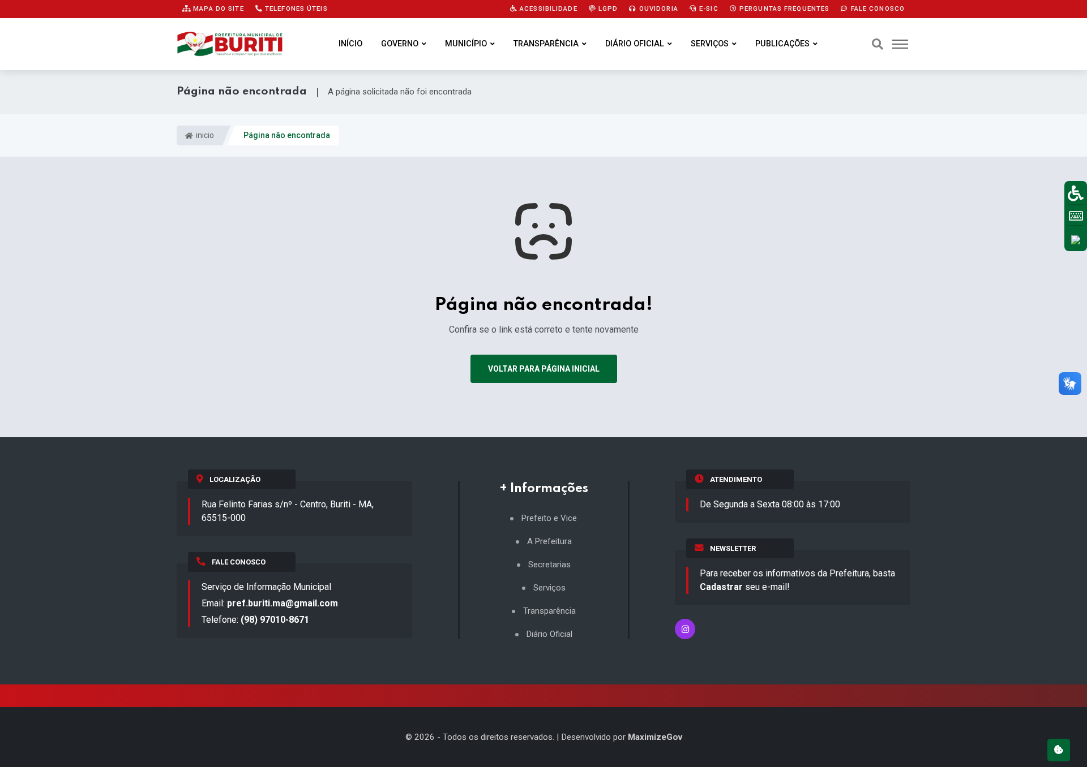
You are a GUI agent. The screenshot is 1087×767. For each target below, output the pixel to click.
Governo (399, 44)
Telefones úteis (295, 8)
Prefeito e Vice (549, 518)
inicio (204, 135)
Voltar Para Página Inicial (544, 368)
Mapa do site (217, 8)
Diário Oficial (634, 44)
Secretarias (549, 565)
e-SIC (707, 8)
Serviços (710, 44)
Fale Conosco (876, 8)
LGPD (607, 8)
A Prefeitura (549, 541)
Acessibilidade (547, 8)
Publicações (782, 44)
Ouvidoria (657, 8)
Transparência (546, 44)
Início (350, 44)
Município (466, 44)
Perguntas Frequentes (783, 8)
